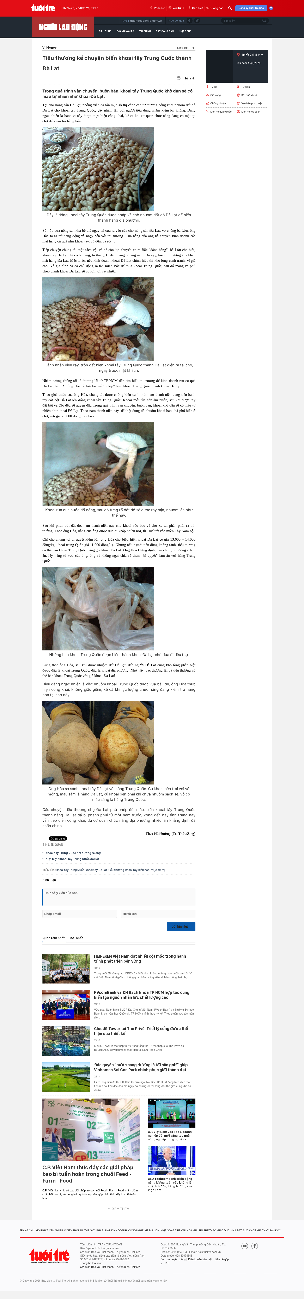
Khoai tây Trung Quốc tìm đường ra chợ (73, 853)
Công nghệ (136, 1230)
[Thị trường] (63, 27)
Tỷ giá (213, 86)
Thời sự (78, 1230)
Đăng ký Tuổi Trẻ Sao (251, 8)
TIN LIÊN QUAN (52, 845)
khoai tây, (131, 870)
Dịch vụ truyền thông (173, 1259)
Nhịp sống (185, 31)
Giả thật (262, 1230)
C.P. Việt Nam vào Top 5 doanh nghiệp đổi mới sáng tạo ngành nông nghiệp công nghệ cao (170, 1135)
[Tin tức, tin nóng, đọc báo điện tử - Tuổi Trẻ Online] (43, 8)
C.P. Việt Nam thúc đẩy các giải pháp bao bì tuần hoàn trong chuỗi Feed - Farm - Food (87, 1174)
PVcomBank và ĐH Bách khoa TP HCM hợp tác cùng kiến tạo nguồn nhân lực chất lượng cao (141, 995)
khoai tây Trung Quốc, (71, 870)
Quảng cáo (217, 8)
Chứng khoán (218, 103)
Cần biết (197, 8)
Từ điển (245, 86)
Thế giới (89, 1230)
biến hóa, (144, 870)
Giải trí (198, 1230)
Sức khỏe (249, 1230)
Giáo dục (223, 1230)
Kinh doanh (119, 1230)
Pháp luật (103, 1230)
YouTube (178, 8)
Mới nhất (76, 938)
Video (68, 1230)
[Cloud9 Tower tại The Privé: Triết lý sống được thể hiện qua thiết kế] (66, 1041)
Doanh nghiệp (125, 31)
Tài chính (145, 31)
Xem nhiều (56, 1230)
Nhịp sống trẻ (170, 1230)
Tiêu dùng (105, 31)
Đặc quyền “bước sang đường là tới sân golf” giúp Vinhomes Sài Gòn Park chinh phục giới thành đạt (141, 1067)
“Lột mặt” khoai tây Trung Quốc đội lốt (72, 859)
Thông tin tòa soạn (91, 1263)
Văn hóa (186, 1230)
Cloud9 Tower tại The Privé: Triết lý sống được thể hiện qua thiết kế (141, 1031)
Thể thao (210, 1230)
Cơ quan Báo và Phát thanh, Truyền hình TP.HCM (110, 1266)
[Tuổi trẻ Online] (50, 1255)
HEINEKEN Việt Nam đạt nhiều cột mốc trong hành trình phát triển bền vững (140, 959)
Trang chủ (27, 1230)
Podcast (159, 8)
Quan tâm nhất (53, 938)
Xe (146, 1230)
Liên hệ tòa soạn (250, 111)
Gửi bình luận (181, 926)
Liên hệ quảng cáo (221, 111)
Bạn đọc (275, 1230)
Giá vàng (215, 95)
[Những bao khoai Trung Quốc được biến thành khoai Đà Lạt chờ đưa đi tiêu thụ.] (118, 608)
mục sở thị (158, 870)
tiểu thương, (116, 870)
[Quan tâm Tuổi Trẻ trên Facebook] (254, 1246)
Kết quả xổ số (249, 95)
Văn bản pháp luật (251, 103)
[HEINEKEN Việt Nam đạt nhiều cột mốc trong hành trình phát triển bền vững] (66, 969)
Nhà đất (236, 1230)
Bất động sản (165, 31)
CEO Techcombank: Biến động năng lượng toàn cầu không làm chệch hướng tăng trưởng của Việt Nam (171, 1184)
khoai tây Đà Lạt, (97, 870)
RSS (167, 1263)
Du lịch (154, 1230)
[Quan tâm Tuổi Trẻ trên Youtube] (244, 1246)
